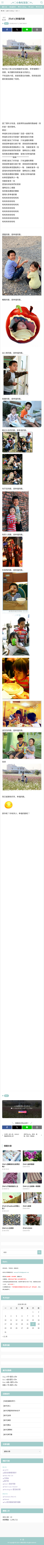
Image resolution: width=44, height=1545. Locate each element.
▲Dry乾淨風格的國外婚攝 (11, 1502)
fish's (6, 23)
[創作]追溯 (7, 1415)
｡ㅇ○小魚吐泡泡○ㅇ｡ (22, 2)
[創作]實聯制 (7, 1429)
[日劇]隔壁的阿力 (9, 1401)
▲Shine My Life (8, 1475)
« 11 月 (5, 1336)
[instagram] (23, 1540)
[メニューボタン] (2, 2)
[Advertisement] (22, 835)
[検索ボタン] (41, 2)
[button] (7, 29)
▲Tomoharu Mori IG (9, 1497)
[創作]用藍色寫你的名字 (11, 1410)
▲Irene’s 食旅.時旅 (9, 1484)
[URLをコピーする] (37, 29)
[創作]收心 (7, 1406)
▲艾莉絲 (6, 1478)
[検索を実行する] (39, 1252)
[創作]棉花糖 (7, 1434)
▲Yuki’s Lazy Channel (10, 1487)
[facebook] (21, 1540)
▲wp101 (5, 1470)
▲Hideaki (6, 1499)
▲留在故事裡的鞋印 (9, 1473)
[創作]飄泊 (7, 1425)
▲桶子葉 (6, 1481)
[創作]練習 (7, 1420)
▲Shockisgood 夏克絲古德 (11, 1489)
